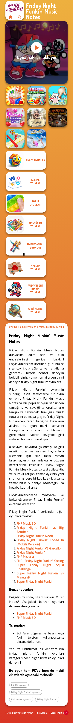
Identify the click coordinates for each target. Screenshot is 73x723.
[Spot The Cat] (57, 95)
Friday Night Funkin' (31, 552)
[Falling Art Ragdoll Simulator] (36, 138)
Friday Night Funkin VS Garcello (39, 548)
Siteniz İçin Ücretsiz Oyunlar (20, 712)
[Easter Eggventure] (36, 95)
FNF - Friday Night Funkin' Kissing (40, 561)
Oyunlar (13, 327)
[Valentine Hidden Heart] (15, 117)
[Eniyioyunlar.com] (10, 17)
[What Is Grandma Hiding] (36, 117)
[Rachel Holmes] (15, 95)
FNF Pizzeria (25, 557)
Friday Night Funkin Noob (35, 536)
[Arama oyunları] (19, 17)
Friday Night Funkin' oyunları (53, 327)
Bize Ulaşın (42, 712)
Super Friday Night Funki (34, 581)
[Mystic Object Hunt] (57, 117)
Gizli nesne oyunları (21, 699)
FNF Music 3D (26, 523)
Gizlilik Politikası (58, 712)
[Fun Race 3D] (15, 138)
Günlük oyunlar (28, 327)
